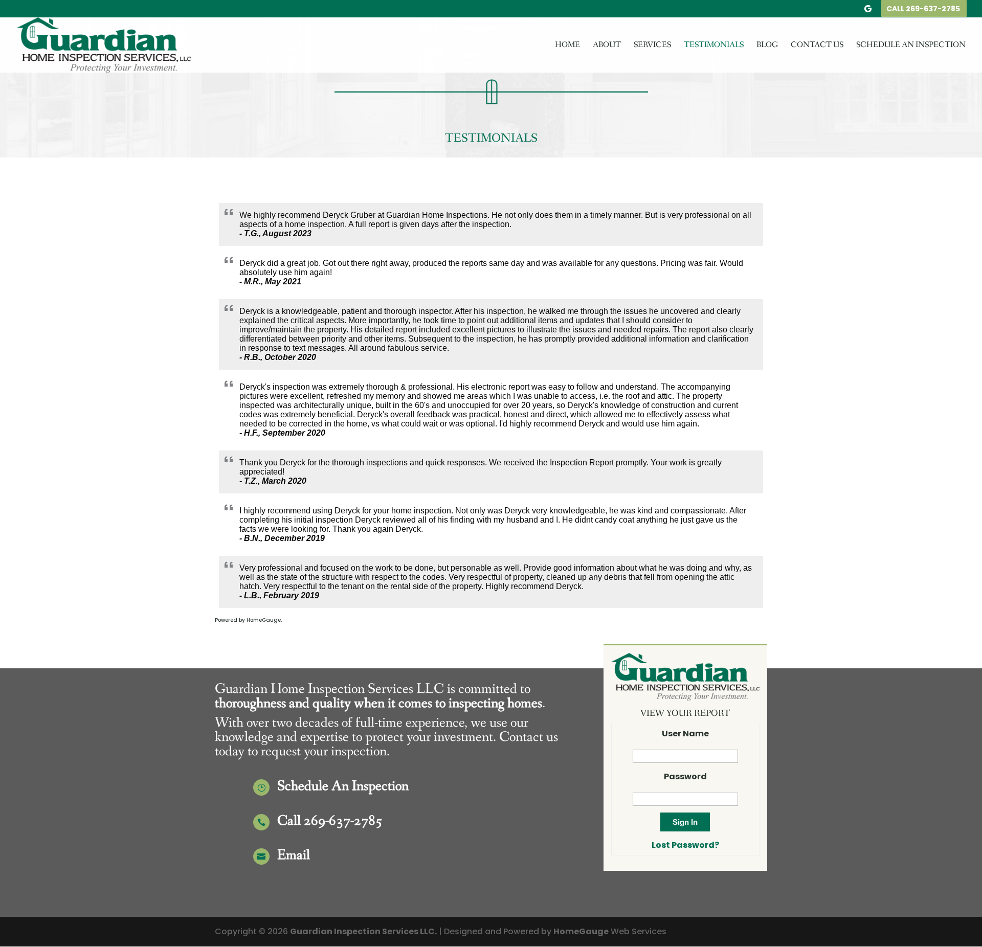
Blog (767, 45)
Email (293, 855)
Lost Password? (685, 845)
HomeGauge (581, 931)
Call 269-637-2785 (923, 9)
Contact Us (817, 45)
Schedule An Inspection (911, 45)
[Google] (868, 11)
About (607, 45)
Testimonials (714, 45)
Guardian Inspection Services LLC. (363, 931)
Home (567, 45)
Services (652, 45)
